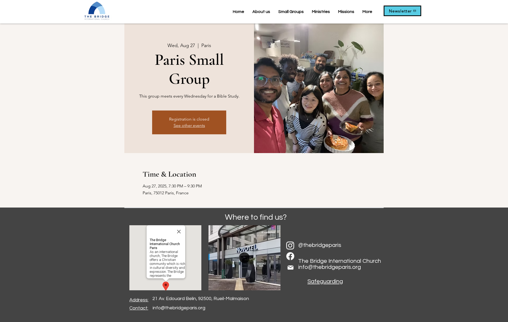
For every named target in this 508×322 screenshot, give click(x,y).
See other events (189, 125)
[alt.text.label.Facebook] (290, 256)
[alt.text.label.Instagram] (290, 245)
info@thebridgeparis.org (179, 307)
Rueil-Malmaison (231, 298)
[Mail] (290, 267)
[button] (291, 11)
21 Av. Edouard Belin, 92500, (183, 298)
